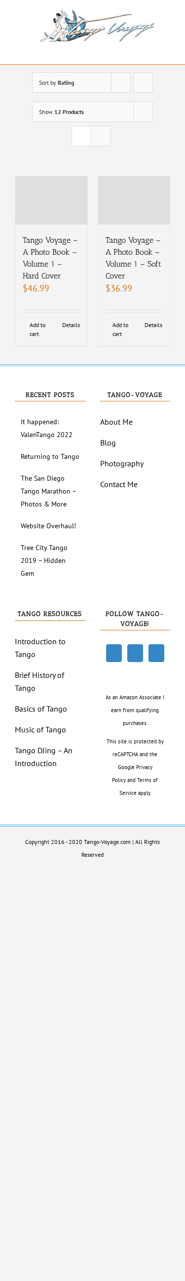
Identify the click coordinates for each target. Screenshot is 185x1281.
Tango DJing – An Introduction (44, 756)
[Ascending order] (143, 82)
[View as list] (101, 136)
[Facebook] (114, 653)
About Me (116, 422)
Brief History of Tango (39, 681)
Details (71, 325)
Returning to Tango (50, 456)
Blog (108, 442)
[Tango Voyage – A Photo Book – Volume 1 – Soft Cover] (134, 200)
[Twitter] (135, 653)
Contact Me (119, 484)
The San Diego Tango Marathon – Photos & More (48, 491)
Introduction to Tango (40, 647)
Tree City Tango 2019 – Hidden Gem (44, 560)
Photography (122, 463)
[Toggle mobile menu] (166, 49)
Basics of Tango (41, 709)
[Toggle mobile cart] (148, 49)
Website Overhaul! (48, 525)
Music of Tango (40, 729)
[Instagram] (156, 653)
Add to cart (37, 329)
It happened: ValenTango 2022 (47, 428)
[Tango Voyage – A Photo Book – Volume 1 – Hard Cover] (51, 200)
